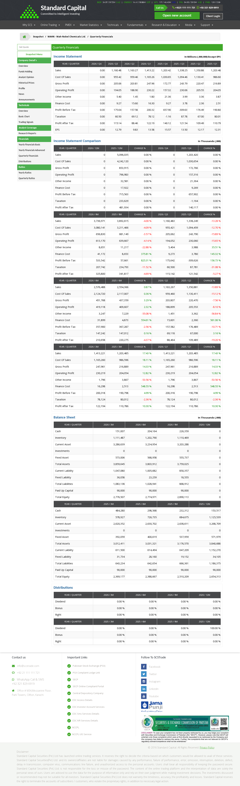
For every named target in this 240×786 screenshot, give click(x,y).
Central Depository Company (87, 693)
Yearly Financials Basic (29, 144)
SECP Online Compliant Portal (88, 686)
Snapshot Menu (34, 54)
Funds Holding (25, 71)
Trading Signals (26, 122)
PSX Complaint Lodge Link (86, 672)
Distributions (25, 161)
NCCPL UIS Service (82, 734)
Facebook (154, 666)
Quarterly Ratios (27, 178)
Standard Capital (63, 10)
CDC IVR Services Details (85, 720)
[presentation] (137, 100)
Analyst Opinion (26, 77)
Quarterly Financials (28, 156)
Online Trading (49, 25)
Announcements (27, 99)
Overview (23, 66)
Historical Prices (26, 83)
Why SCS (27, 25)
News (21, 94)
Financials (24, 139)
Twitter (153, 674)
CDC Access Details (82, 700)
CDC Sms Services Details (85, 713)
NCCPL (75, 727)
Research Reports (27, 133)
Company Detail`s (28, 60)
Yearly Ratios (25, 172)
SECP (75, 679)
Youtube (154, 696)
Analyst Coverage (28, 128)
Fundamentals (135, 25)
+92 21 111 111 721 (28, 672)
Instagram (154, 681)
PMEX (68, 25)
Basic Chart (24, 116)
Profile (22, 88)
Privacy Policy (207, 747)
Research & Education (164, 25)
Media (188, 25)
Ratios (22, 167)
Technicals (113, 25)
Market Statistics (89, 25)
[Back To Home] (24, 36)
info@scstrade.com (28, 666)
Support (205, 25)
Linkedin (153, 689)
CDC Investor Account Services (88, 706)
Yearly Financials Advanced (32, 150)
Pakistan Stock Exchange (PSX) (88, 665)
